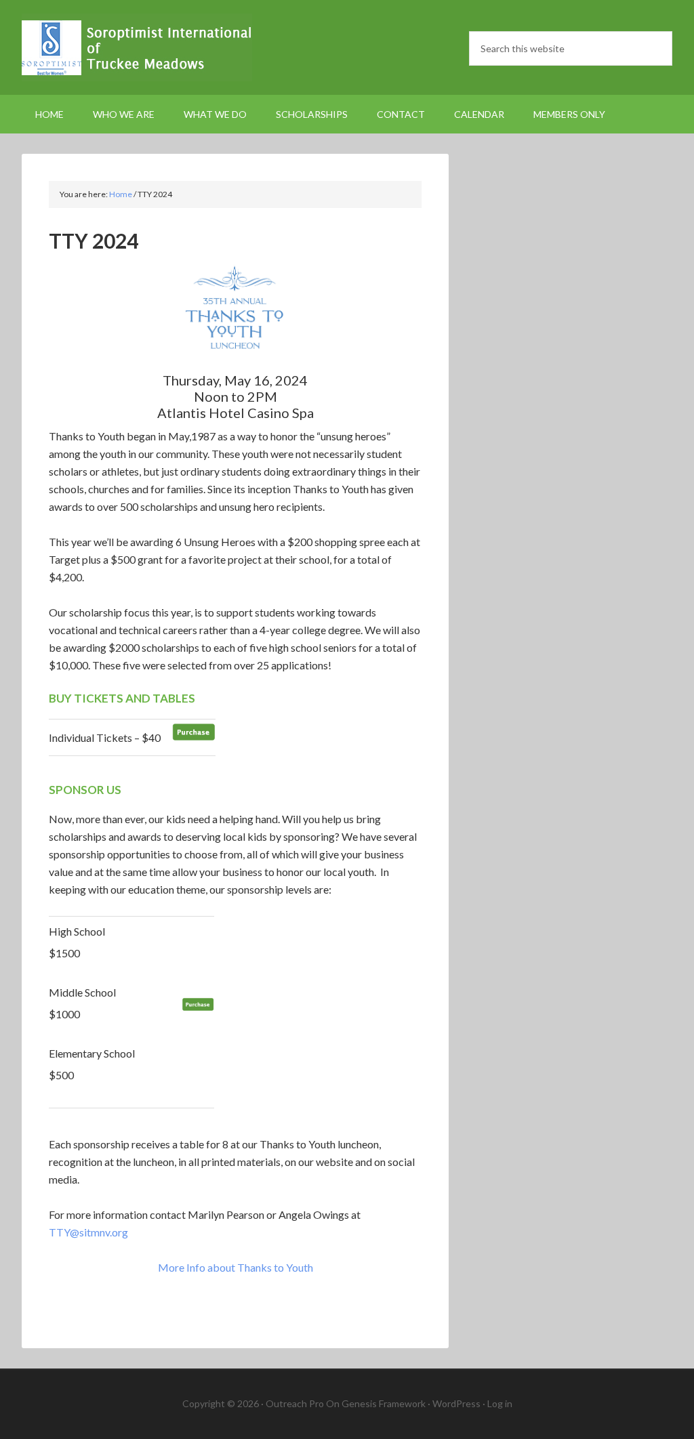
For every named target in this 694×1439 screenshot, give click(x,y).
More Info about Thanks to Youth (235, 1267)
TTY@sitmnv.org (88, 1232)
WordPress (456, 1403)
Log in (499, 1403)
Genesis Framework (384, 1403)
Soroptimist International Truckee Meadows (137, 47)
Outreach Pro (295, 1403)
